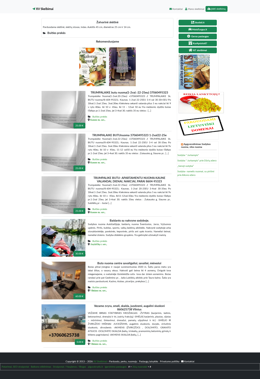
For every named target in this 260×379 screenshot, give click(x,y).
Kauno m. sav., (97, 120)
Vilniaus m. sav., (98, 290)
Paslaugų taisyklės (149, 361)
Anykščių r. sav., (98, 244)
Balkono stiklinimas (41, 367)
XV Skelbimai (44, 9)
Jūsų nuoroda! (139, 367)
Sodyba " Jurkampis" (188, 155)
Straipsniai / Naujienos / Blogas (69, 367)
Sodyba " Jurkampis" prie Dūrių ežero (197, 160)
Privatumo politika (170, 361)
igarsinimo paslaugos (116, 367)
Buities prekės (99, 117)
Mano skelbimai (195, 9)
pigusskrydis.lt (95, 367)
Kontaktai (177, 9)
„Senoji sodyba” (185, 166)
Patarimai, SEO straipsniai (15, 367)
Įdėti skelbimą (218, 9)
